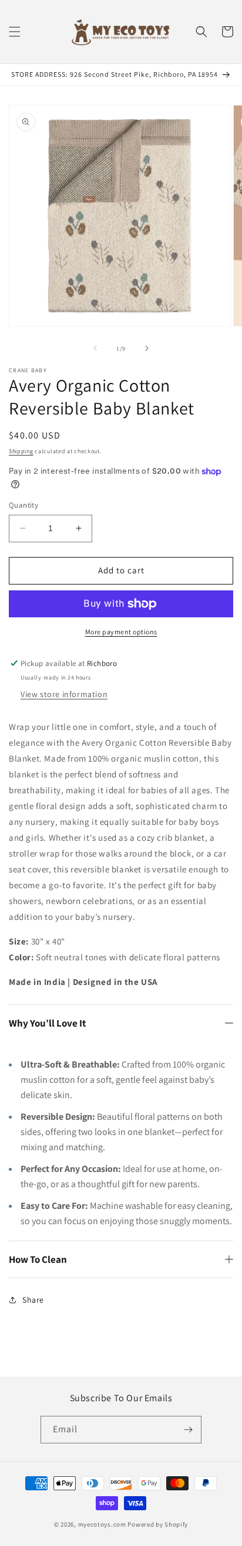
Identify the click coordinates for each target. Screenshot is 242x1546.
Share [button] (33, 1299)
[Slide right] (147, 348)
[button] (15, 32)
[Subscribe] (188, 1429)
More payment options (121, 631)
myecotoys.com (102, 1524)
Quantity (23, 505)
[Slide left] (95, 348)
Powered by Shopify (157, 1524)
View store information (64, 694)
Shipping (21, 451)
